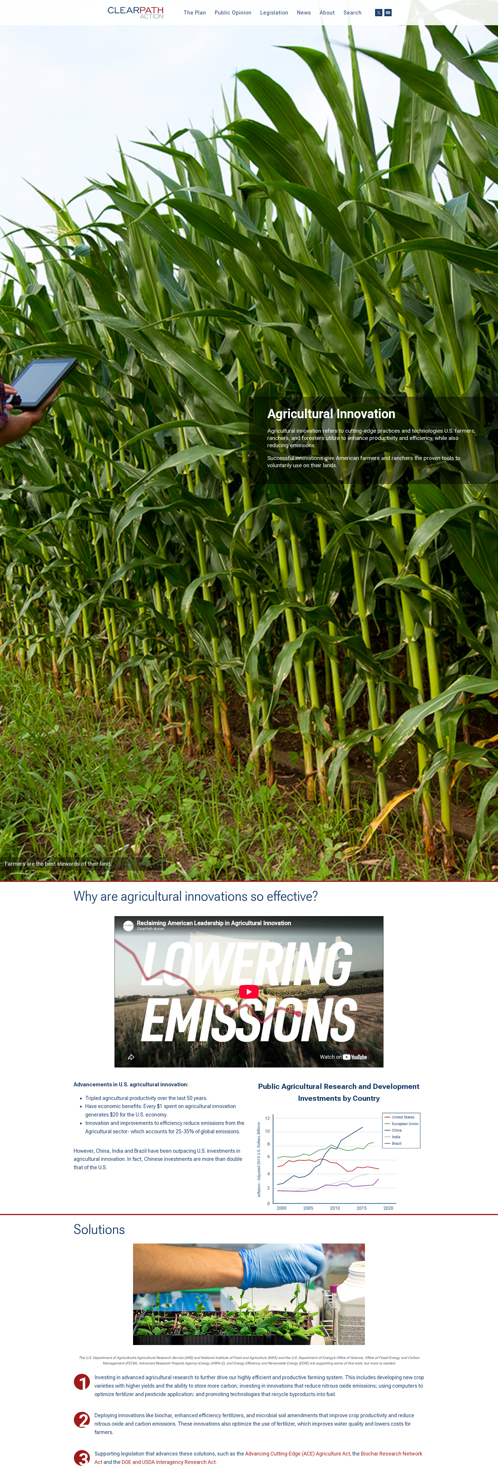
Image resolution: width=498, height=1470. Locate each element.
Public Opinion (233, 13)
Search (352, 13)
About (327, 13)
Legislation (274, 13)
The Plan (194, 13)
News (304, 13)
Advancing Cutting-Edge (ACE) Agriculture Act (297, 1454)
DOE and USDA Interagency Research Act (169, 1462)
